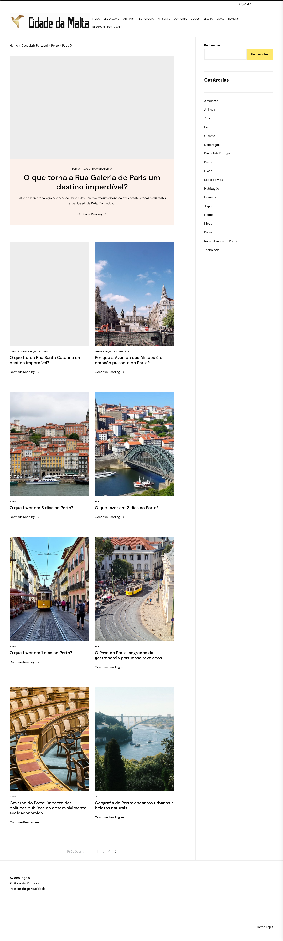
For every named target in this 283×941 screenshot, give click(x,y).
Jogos (195, 19)
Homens (233, 19)
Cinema (209, 136)
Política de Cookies (25, 883)
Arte (207, 118)
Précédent (75, 851)
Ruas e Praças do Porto (97, 168)
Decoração (112, 19)
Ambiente (164, 19)
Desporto (180, 19)
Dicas (220, 19)
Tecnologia (146, 19)
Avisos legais (20, 877)
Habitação (211, 189)
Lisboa (209, 215)
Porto (76, 168)
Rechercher (212, 45)
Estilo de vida (213, 180)
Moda (96, 19)
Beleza (208, 19)
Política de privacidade (28, 888)
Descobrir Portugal (106, 27)
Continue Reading (90, 214)
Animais (128, 19)
